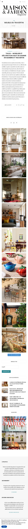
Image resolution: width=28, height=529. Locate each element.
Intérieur (10, 51)
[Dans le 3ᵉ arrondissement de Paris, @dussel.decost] (14, 140)
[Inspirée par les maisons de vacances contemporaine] (14, 190)
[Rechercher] (20, 1)
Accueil (13, 25)
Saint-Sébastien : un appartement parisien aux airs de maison (17, 398)
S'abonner (14, 492)
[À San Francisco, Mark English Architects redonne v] (14, 315)
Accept (4, 526)
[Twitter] (20, 105)
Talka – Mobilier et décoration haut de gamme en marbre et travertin (14, 55)
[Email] (23, 105)
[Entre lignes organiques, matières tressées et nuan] (14, 290)
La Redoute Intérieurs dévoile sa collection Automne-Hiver (18, 384)
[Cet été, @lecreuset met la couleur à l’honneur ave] (14, 265)
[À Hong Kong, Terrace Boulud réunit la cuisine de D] (14, 340)
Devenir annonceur (14, 512)
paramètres (18, 524)
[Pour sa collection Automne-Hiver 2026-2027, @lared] (14, 240)
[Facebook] (18, 105)
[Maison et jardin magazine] (14, 10)
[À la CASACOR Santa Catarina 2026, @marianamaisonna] (14, 165)
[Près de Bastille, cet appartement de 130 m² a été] (14, 215)
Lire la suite (8, 105)
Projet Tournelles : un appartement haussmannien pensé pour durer (17, 405)
